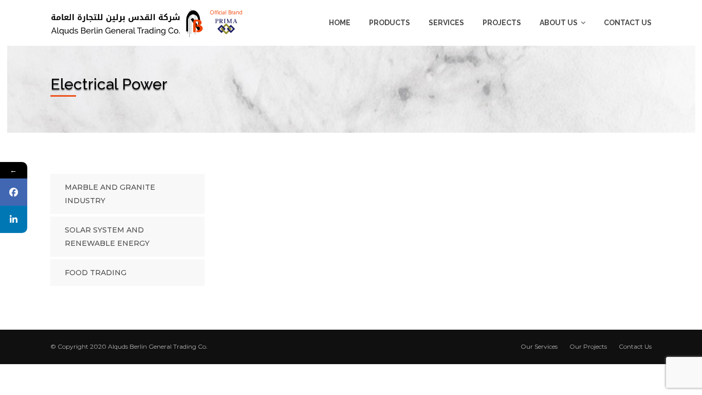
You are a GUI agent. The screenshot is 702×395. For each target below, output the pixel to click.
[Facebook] (13, 192)
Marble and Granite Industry (110, 194)
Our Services (539, 346)
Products (389, 23)
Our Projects (588, 346)
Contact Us (628, 23)
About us (559, 23)
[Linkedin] (13, 219)
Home (339, 23)
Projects (502, 23)
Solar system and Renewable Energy (107, 236)
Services (446, 23)
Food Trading (95, 272)
